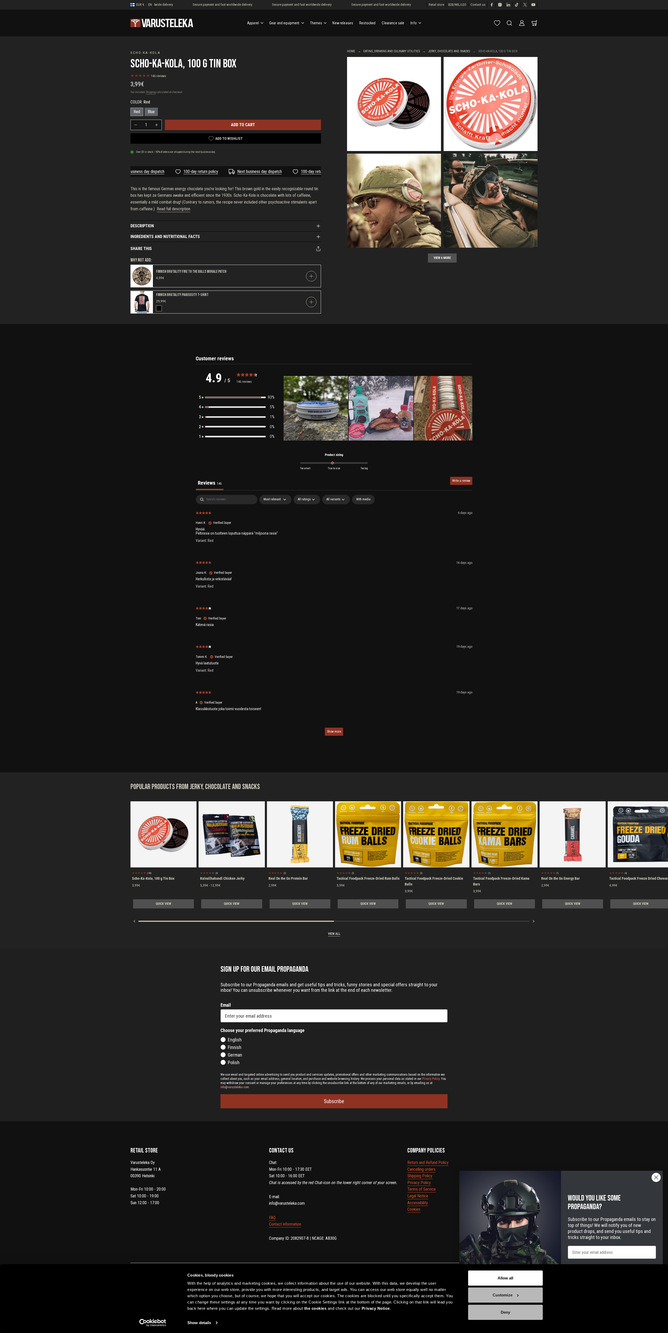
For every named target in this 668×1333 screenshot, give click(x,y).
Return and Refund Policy (428, 1162)
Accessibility (417, 1202)
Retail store (436, 5)
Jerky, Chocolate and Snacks (449, 51)
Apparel (253, 23)
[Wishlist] (497, 23)
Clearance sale (393, 23)
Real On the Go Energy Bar (560, 878)
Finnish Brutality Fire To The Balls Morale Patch (191, 271)
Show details (199, 1322)
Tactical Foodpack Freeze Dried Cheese (638, 878)
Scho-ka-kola (145, 52)
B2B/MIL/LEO (457, 5)
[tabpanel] (334, 618)
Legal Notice (417, 1195)
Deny (505, 1312)
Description (142, 225)
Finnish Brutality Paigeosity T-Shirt (182, 294)
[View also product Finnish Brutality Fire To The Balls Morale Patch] (142, 276)
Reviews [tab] (210, 483)
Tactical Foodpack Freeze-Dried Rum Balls (368, 878)
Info (413, 23)
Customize (502, 1295)
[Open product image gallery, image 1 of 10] (394, 104)
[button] (237, 397)
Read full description (173, 208)
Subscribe (334, 1101)
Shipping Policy (419, 1175)
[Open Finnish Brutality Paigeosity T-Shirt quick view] (311, 302)
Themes (316, 23)
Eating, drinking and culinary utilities (391, 51)
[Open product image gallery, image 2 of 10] (491, 104)
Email (225, 1005)
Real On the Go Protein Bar (288, 878)
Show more (334, 731)
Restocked (367, 23)
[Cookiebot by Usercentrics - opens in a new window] (153, 1323)
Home (351, 51)
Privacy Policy (419, 1182)
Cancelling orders (421, 1169)
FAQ (272, 1217)
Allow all (506, 1278)
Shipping (151, 92)
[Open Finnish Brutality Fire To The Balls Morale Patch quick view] (311, 276)
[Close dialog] (656, 1177)
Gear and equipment (284, 23)
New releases (342, 23)
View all (334, 934)
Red (137, 111)
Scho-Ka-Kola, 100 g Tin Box (153, 878)
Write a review (461, 481)
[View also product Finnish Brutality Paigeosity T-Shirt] (142, 302)
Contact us (477, 5)
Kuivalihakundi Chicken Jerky (222, 878)
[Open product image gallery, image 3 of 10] (394, 201)
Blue (151, 111)
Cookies (413, 1209)
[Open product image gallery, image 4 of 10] (491, 201)
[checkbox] (363, 499)
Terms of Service (421, 1189)
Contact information (285, 1224)
